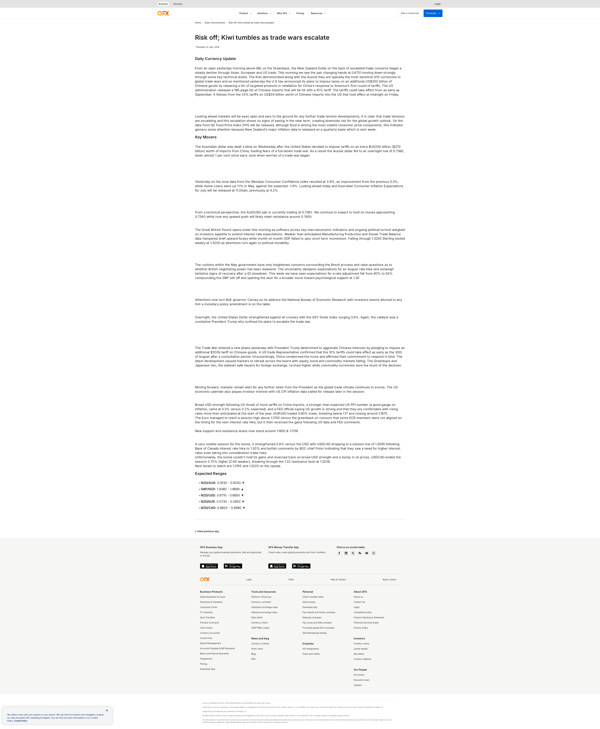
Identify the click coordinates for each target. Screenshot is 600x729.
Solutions (262, 13)
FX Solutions (206, 612)
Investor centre (361, 643)
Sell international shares (314, 633)
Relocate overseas (311, 617)
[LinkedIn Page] (346, 553)
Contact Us (359, 602)
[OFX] (163, 13)
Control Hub (206, 638)
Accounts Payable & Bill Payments (217, 648)
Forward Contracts (209, 622)
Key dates (359, 653)
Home (198, 22)
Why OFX (282, 13)
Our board (359, 674)
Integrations (206, 658)
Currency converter (261, 602)
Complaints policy (363, 612)
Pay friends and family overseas (318, 612)
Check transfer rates (312, 596)
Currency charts (259, 622)
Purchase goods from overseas (318, 627)
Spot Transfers (207, 617)
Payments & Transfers (211, 602)
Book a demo (389, 579)
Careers (358, 685)
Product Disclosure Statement (369, 617)
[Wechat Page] (359, 553)
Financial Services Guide (366, 622)
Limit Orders (206, 627)
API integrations (310, 648)
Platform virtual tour (261, 596)
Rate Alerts (256, 617)
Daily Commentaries (215, 22)
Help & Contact (338, 579)
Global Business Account (212, 596)
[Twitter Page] (352, 553)
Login (249, 579)
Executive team (362, 680)
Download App (207, 669)
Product (243, 13)
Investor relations (362, 659)
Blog (253, 653)
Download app (309, 607)
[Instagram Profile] (373, 553)
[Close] (106, 710)
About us (358, 596)
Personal (177, 3)
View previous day (207, 531)
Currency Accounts (210, 633)
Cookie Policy (20, 720)
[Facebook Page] (339, 553)
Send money (308, 602)
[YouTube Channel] (366, 553)
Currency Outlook (260, 643)
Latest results (361, 648)
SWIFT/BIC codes (260, 627)
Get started (431, 13)
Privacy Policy (361, 627)
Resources (316, 13)
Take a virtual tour (410, 13)
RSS (253, 659)
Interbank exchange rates (264, 607)
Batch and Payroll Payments (214, 653)
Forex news (257, 648)
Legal (356, 607)
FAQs (291, 579)
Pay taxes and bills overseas (317, 622)
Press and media (311, 653)
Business (163, 3)
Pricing (300, 13)
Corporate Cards (208, 607)
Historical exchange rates (264, 612)
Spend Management (210, 643)
